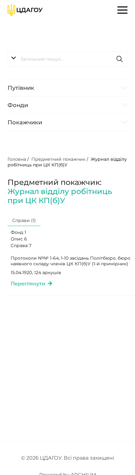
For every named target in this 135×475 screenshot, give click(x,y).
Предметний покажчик (58, 159)
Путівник (21, 87)
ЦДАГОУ (51, 458)
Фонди (18, 105)
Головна (17, 159)
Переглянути (29, 284)
